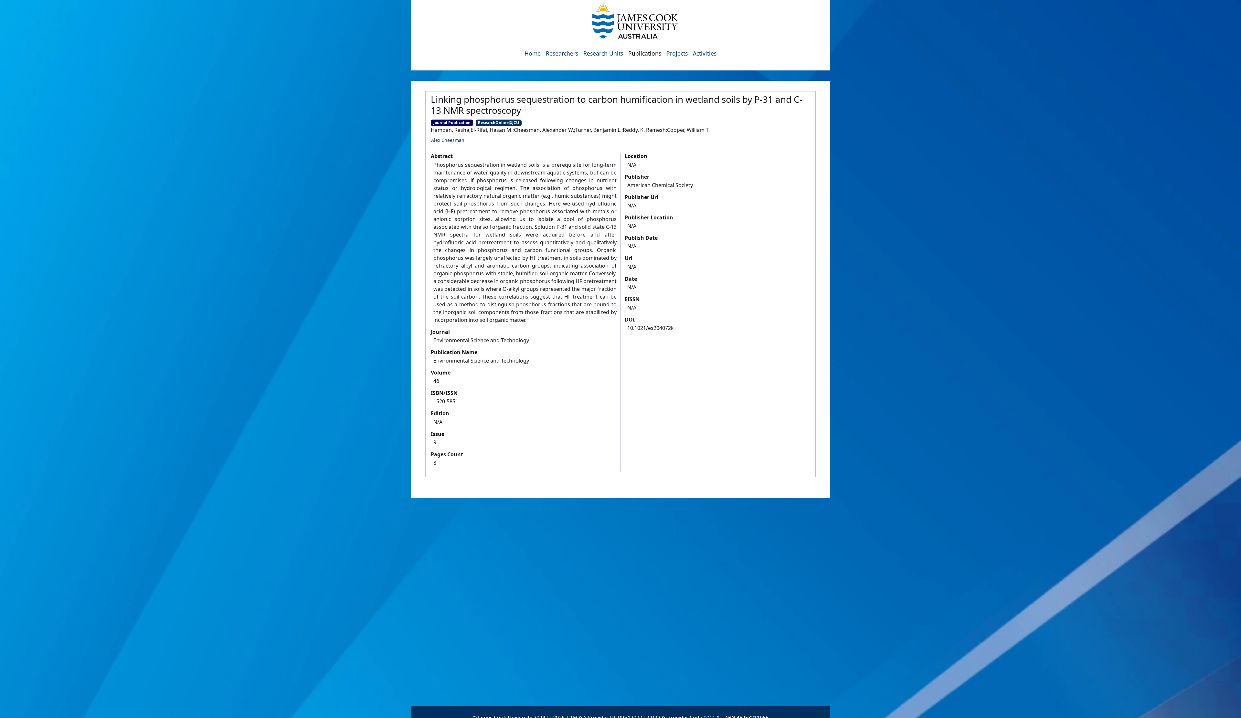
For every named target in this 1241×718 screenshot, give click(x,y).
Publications (644, 53)
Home (533, 53)
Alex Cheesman (447, 140)
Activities (704, 53)
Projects (677, 53)
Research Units (603, 53)
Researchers (562, 53)
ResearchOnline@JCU (498, 122)
